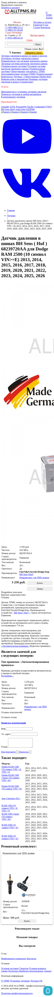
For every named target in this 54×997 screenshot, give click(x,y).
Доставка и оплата (42, 22)
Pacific (30, 107)
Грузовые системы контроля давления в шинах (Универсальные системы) (23, 69)
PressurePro (21, 107)
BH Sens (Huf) (8, 109)
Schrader (5, 107)
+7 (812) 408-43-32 (14, 38)
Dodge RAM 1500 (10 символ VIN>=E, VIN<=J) (12, 769)
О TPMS (49, 13)
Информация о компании (13, 958)
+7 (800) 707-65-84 (14, 30)
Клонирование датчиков (13, 97)
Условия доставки (10, 968)
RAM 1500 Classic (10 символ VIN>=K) (10, 816)
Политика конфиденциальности (17, 993)
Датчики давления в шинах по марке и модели (24, 56)
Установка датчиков (20, 981)
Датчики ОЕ (36, 981)
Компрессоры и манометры (14, 79)
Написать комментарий (13, 723)
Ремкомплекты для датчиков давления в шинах (24, 61)
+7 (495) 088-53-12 (14, 27)
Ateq (23, 109)
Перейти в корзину (10, 7)
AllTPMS (30, 109)
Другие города (37, 35)
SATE (12, 107)
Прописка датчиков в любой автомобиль (21, 94)
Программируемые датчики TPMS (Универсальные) (27, 74)
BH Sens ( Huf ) (22, 613)
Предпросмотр (8, 752)
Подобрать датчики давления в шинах (20, 58)
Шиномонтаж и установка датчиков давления (23, 91)
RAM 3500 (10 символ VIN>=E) (10, 837)
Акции (49, 18)
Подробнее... (7, 676)
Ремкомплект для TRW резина (34, 577)
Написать (24, 752)
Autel (17, 109)
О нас (45, 25)
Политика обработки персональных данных (30, 971)
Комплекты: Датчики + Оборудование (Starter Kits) (26, 76)
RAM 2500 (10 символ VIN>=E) (10, 826)
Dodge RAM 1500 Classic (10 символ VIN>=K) (10, 778)
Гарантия (37, 25)
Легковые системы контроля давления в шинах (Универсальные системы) (24, 64)
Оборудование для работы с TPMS (28, 71)
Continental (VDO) (43, 107)
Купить (40, 583)
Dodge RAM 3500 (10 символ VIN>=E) (12, 787)
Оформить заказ (36, 52)
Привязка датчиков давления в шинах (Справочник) (24, 80)
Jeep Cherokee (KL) (11, 798)
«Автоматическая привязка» (15, 646)
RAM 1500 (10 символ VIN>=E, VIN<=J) (10, 808)
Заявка (40, 589)
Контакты (45, 27)
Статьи (36, 27)
